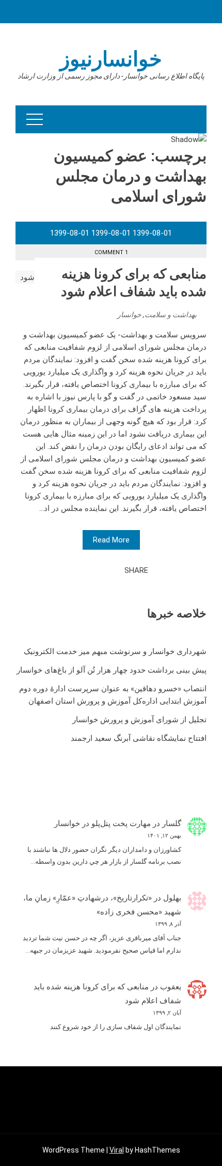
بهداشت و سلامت (171, 314)
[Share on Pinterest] (91, 570)
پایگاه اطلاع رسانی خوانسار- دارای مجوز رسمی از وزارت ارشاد (111, 76)
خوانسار (129, 314)
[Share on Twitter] (102, 570)
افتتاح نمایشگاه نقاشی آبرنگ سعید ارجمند (139, 738)
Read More (111, 540)
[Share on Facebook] (113, 570)
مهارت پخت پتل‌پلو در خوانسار (102, 823)
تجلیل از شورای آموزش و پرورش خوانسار (139, 719)
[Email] (79, 570)
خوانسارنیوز (111, 59)
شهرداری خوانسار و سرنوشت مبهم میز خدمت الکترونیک (115, 651)
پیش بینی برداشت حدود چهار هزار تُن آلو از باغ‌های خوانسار (112, 670)
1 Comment (111, 252)
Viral (116, 1150)
